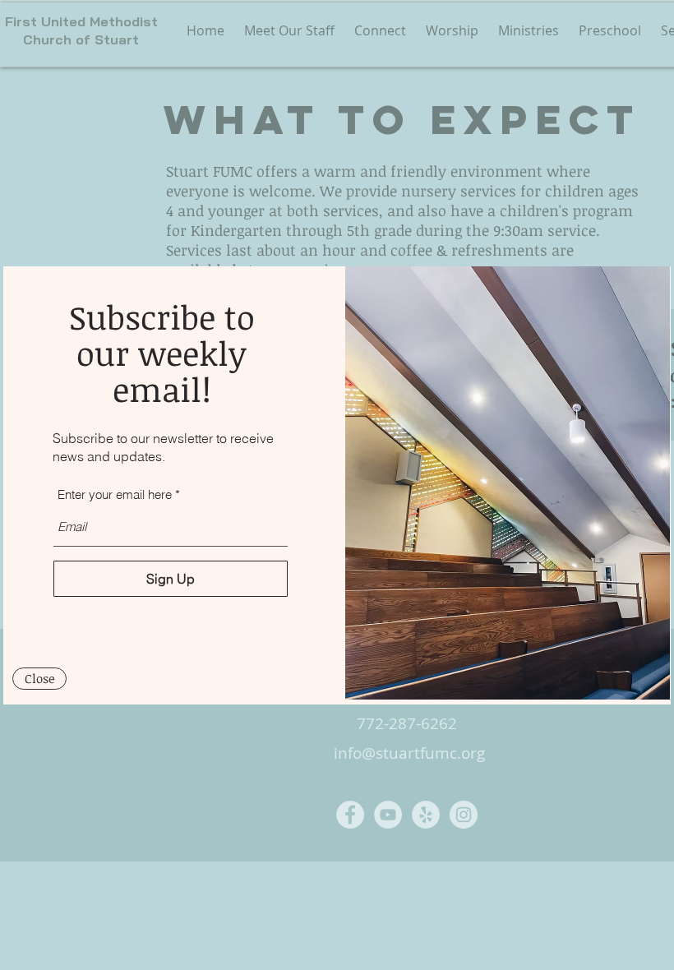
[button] (39, 678)
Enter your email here (115, 494)
